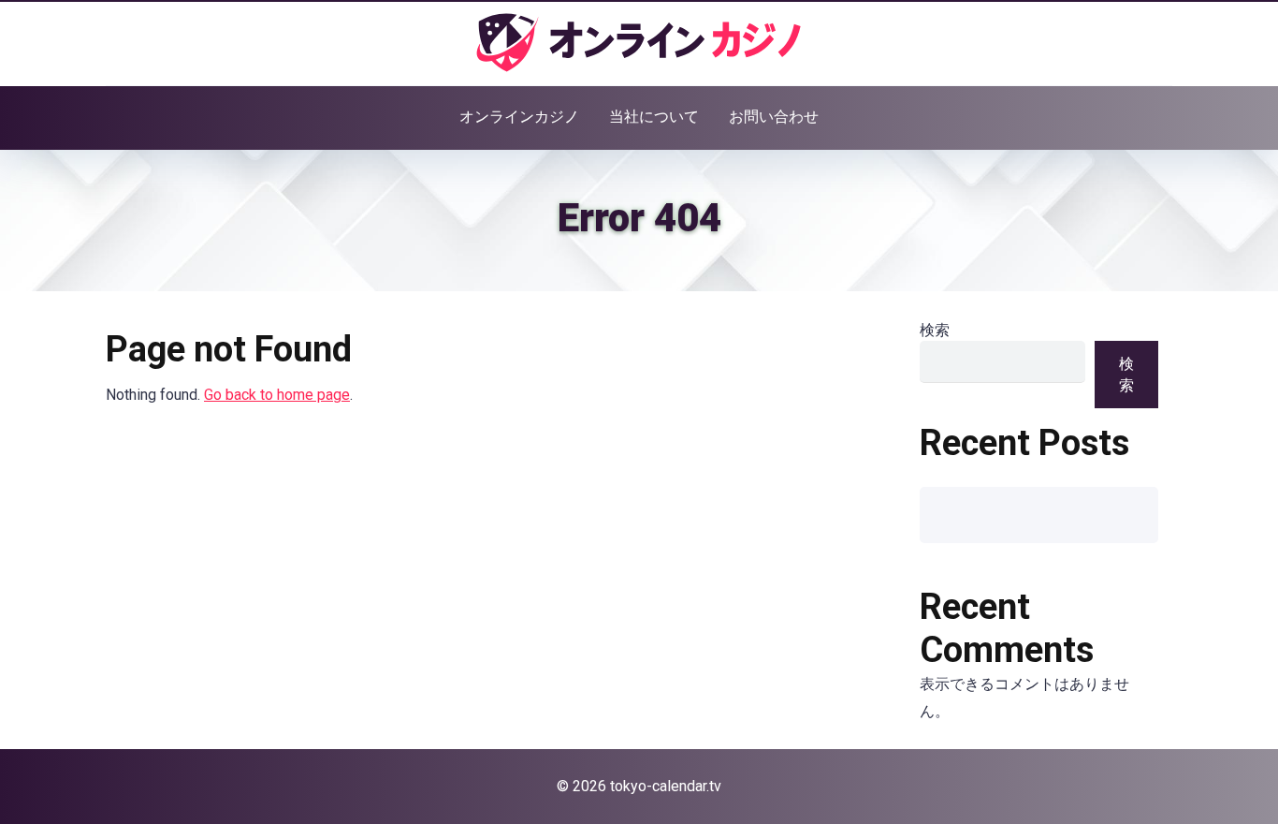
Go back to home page (277, 395)
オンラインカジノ (519, 116)
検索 (935, 330)
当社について (654, 116)
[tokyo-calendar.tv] (639, 42)
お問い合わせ (774, 116)
